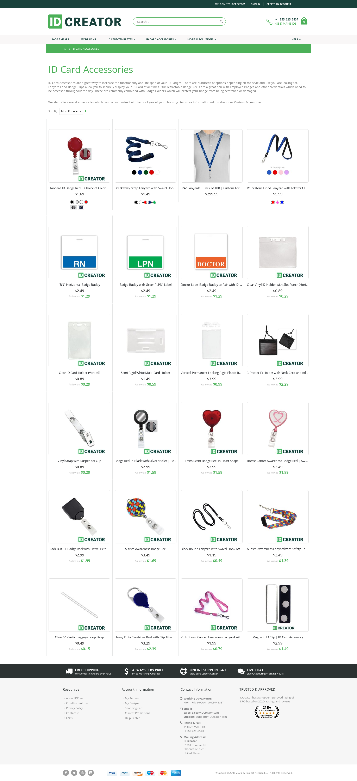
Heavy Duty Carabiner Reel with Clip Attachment (145, 637)
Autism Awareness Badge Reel (146, 549)
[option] (72, 202)
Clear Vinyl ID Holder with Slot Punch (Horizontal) (278, 284)
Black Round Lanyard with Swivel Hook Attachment (212, 549)
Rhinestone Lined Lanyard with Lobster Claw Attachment (278, 188)
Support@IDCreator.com (211, 717)
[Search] (221, 21)
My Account (132, 698)
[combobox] (179, 21)
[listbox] (79, 201)
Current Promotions (137, 713)
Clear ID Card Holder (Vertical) (79, 373)
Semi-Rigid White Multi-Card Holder (145, 373)
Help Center (132, 718)
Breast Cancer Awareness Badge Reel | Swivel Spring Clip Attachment (278, 461)
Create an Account (279, 4)
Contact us (73, 713)
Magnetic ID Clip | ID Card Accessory (277, 637)
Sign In (255, 4)
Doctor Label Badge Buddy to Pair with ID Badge (212, 284)
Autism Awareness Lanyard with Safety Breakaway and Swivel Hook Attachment (278, 549)
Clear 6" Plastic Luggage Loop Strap (79, 637)
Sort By (52, 111)
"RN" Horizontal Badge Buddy (79, 284)
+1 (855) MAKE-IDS (195, 727)
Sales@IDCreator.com (205, 712)
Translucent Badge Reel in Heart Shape (211, 461)
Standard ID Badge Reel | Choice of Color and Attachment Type (79, 188)
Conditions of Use (77, 703)
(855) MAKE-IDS (285, 23)
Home (65, 48)
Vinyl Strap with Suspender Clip (79, 461)
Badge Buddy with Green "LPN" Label (146, 284)
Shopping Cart (134, 708)
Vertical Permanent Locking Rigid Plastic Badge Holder (212, 373)
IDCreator (245, 697)
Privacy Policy (74, 708)
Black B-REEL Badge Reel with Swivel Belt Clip (79, 549)
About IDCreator (76, 698)
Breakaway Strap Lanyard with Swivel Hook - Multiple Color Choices (145, 188)
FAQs (69, 718)
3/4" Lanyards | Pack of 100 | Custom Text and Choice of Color (212, 188)
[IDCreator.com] (84, 21)
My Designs (132, 703)
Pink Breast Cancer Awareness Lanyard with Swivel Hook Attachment (212, 637)
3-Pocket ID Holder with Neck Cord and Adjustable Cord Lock (278, 373)
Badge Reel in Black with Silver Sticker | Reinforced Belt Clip (145, 461)
